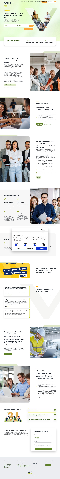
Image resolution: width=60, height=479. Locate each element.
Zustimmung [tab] (18, 232)
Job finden (31, 25)
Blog (5, 466)
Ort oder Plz (19, 25)
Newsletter (6, 467)
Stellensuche (39, 124)
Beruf (6, 25)
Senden (43, 449)
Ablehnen (18, 248)
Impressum (28, 475)
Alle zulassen (42, 248)
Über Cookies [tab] (42, 232)
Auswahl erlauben (30, 248)
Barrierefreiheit (37, 475)
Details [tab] (30, 232)
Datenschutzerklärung (40, 444)
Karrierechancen (7, 464)
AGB (32, 475)
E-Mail (36, 440)
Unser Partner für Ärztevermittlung (23, 465)
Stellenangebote (8, 353)
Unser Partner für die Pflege (22, 466)
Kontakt (38, 177)
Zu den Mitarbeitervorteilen (10, 84)
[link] (33, 463)
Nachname (37, 437)
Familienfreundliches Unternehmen (11, 87)
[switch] (25, 245)
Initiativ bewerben (28, 29)
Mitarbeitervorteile (48, 124)
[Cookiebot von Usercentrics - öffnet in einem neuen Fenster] (41, 230)
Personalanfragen (20, 463)
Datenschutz (22, 475)
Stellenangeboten (46, 111)
